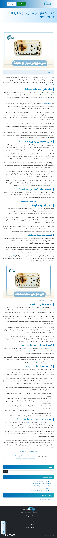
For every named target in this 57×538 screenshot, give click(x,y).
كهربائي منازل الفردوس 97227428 (42, 486)
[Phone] (3, 527)
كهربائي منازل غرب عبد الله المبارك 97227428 (39, 488)
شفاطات (48, 499)
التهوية (51, 499)
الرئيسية (32, 518)
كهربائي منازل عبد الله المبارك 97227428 (41, 490)
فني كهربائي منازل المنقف (28, 201)
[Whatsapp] (3, 523)
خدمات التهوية (30, 527)
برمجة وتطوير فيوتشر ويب (47, 535)
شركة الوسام (47, 103)
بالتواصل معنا (50, 85)
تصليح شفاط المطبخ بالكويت (28, 451)
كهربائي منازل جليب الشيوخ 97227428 (41, 483)
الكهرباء (12, 256)
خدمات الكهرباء (30, 524)
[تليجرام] (3, 532)
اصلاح (53, 499)
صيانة (41, 499)
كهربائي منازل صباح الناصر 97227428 (42, 481)
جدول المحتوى (47, 72)
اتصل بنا (32, 521)
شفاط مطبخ (44, 499)
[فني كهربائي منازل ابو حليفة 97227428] (28, 49)
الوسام (27, 422)
